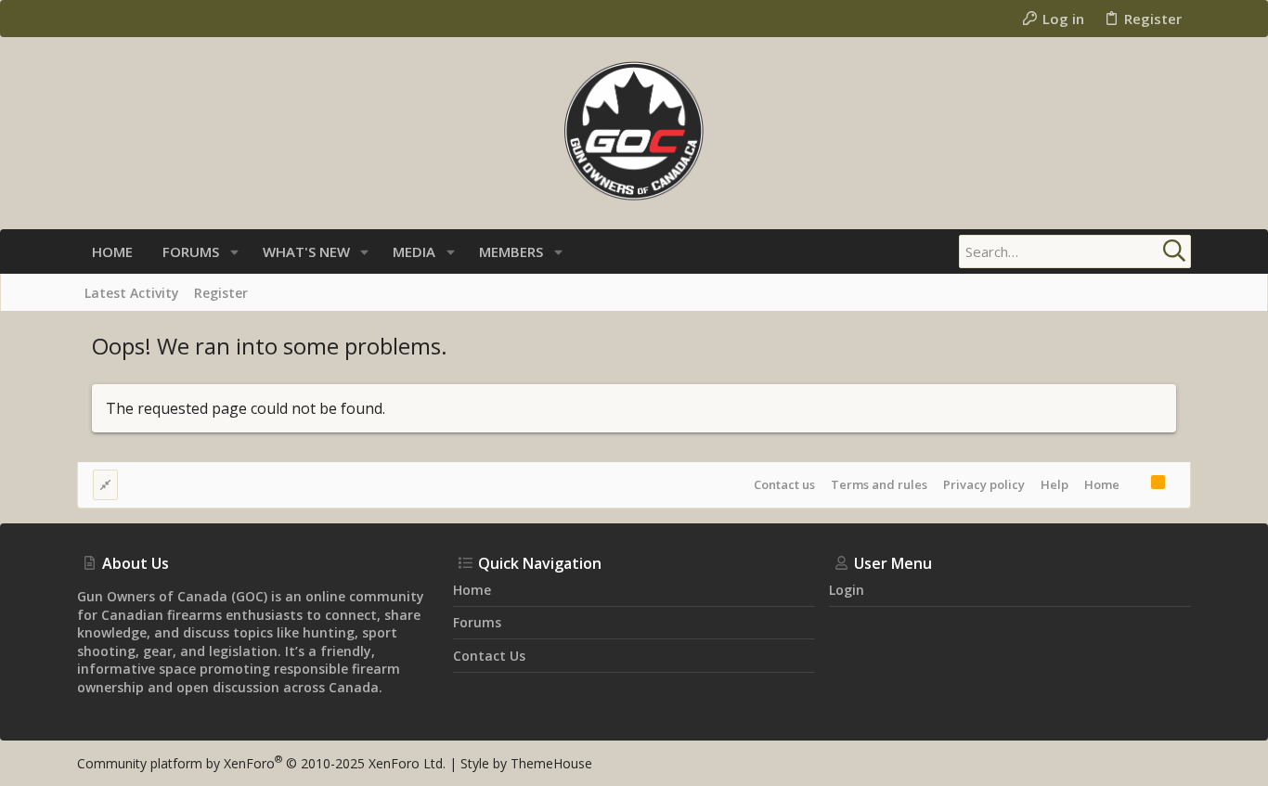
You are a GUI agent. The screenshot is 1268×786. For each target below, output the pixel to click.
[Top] (1135, 484)
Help (1054, 484)
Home (1101, 484)
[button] (234, 252)
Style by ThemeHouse (526, 763)
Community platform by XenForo (261, 763)
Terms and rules (879, 484)
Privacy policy (984, 484)
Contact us (784, 484)
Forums (477, 622)
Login (846, 590)
